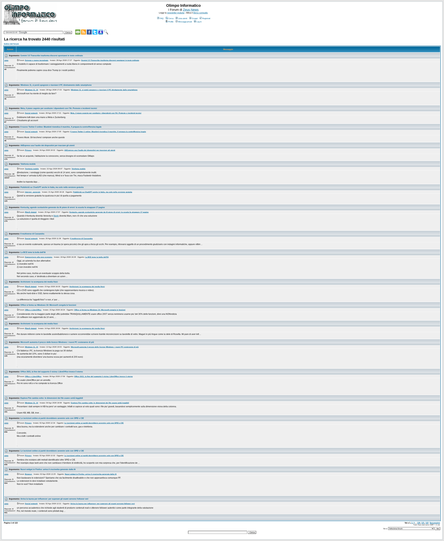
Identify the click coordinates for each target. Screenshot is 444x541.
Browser (28, 474)
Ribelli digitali (31, 212)
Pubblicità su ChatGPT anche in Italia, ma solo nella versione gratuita (52, 187)
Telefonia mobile (28, 164)
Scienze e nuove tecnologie (36, 60)
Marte (56, 216)
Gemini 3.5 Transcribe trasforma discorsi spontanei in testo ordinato (51, 55)
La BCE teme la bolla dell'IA (33, 252)
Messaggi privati (185, 22)
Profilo (170, 22)
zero (6, 60)
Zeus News (191, 9)
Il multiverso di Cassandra (32, 234)
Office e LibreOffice (33, 310)
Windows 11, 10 (31, 90)
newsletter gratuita (175, 13)
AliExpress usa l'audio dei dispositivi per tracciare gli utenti (47, 145)
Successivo (435, 523)
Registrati (206, 18)
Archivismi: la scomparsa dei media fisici (39, 282)
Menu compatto (200, 13)
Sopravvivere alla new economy (38, 257)
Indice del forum (11, 44)
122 (427, 523)
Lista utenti (182, 18)
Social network (31, 113)
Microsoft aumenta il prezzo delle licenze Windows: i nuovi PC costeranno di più (57, 342)
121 (422, 523)
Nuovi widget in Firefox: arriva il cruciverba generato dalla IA (48, 469)
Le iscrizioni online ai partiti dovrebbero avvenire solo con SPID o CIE (52, 418)
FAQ (162, 18)
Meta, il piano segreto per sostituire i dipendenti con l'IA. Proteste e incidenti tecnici (58, 108)
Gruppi (195, 18)
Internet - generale (32, 192)
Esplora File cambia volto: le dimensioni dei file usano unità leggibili (51, 398)
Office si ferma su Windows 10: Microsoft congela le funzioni (48, 305)
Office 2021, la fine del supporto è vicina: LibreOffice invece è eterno (51, 372)
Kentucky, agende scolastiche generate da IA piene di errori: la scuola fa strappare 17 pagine (62, 207)
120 (418, 523)
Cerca (170, 18)
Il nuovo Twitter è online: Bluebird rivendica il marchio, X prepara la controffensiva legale (60, 127)
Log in (199, 22)
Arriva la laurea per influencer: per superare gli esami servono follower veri (54, 499)
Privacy (28, 150)
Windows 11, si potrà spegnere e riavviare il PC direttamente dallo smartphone (56, 85)
